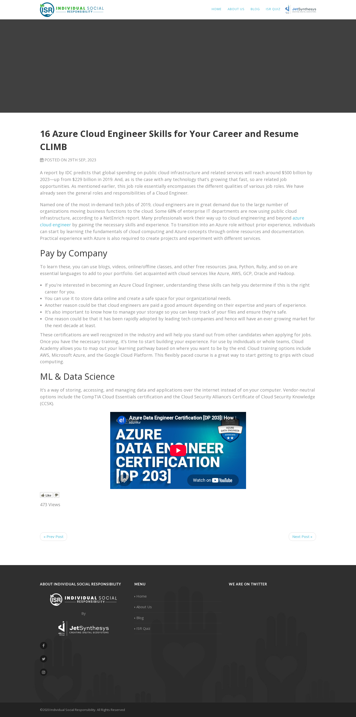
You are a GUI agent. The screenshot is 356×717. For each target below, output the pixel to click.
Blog (255, 9)
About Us (236, 9)
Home (217, 9)
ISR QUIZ (273, 9)
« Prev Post (53, 536)
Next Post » (302, 536)
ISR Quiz (143, 628)
